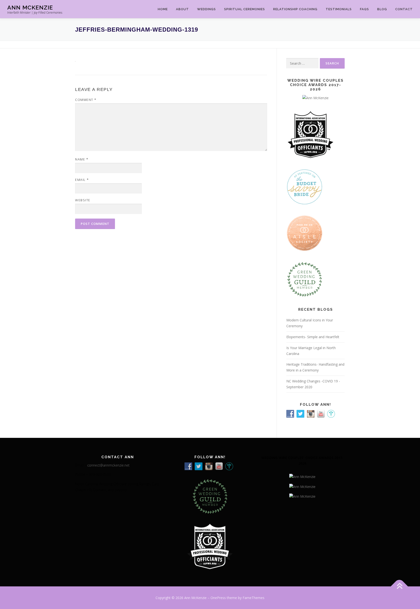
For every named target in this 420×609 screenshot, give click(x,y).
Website (82, 200)
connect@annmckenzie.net (108, 465)
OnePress (218, 597)
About (182, 9)
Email (82, 179)
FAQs (364, 9)
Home (163, 9)
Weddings (206, 9)
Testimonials (339, 9)
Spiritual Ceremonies (244, 9)
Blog (382, 9)
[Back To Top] (399, 586)
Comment (85, 99)
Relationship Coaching (295, 9)
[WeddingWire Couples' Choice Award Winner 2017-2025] (302, 486)
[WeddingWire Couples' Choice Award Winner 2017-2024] (302, 496)
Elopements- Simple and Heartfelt (312, 337)
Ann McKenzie (30, 7)
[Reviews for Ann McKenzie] (304, 279)
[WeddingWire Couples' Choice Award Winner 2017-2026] (302, 476)
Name (81, 159)
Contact (404, 9)
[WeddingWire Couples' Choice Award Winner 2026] (315, 97)
